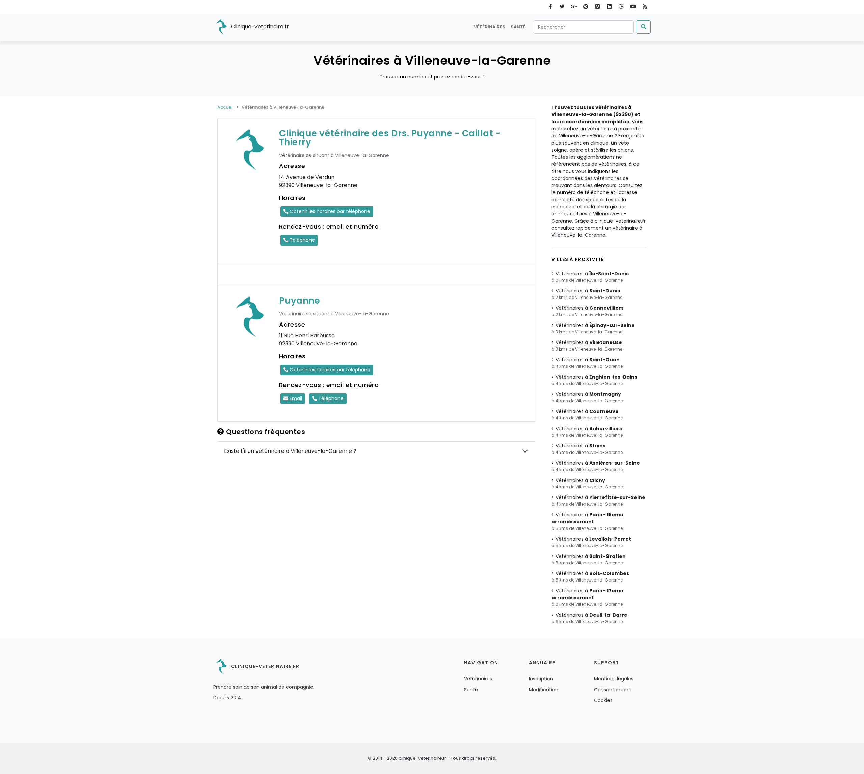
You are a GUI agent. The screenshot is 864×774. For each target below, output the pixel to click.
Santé (518, 27)
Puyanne (299, 300)
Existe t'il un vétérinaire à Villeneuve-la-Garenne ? (290, 451)
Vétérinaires (489, 27)
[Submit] (644, 27)
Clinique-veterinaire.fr (259, 26)
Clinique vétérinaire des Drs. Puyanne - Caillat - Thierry (390, 137)
